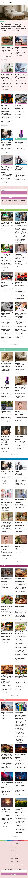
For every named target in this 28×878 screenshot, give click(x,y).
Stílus (3, 349)
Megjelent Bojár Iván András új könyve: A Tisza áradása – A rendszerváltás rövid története (6, 757)
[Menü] (1, 2)
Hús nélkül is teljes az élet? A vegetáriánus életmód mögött (21, 676)
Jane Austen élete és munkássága (21, 48)
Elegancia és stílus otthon (6, 412)
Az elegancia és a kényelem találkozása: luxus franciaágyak (13, 25)
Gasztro (4, 566)
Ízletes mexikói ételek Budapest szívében (19, 606)
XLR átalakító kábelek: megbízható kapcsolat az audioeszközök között (7, 169)
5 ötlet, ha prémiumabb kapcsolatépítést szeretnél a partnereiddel (6, 108)
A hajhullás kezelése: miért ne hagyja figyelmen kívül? (20, 501)
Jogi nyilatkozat (14, 858)
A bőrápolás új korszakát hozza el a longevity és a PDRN (6, 501)
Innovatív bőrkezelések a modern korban (19, 413)
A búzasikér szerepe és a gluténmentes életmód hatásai (20, 580)
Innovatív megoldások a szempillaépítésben (20, 142)
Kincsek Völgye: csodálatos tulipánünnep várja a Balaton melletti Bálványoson (20, 810)
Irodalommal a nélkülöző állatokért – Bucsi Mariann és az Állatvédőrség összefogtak (21, 314)
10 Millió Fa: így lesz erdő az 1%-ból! (6, 222)
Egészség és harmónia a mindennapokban (20, 524)
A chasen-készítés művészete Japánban (20, 546)
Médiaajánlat (14, 855)
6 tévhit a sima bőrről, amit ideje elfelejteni (7, 141)
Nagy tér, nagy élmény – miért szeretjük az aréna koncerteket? (20, 785)
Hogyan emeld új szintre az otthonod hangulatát (20, 438)
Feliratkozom (14, 193)
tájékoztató (14, 864)
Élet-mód (4, 459)
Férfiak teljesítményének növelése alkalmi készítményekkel (20, 168)
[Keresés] (26, 2)
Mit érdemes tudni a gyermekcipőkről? (6, 362)
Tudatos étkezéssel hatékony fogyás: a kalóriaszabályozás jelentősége (6, 607)
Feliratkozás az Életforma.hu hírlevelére (14, 869)
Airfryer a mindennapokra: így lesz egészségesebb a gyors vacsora (6, 634)
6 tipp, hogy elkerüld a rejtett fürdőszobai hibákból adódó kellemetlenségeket (7, 77)
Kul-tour (4, 700)
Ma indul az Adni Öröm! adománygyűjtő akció (19, 284)
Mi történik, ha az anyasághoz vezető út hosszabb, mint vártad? (20, 77)
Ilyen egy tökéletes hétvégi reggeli (20, 632)
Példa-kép (4, 210)
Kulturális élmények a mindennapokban (7, 783)
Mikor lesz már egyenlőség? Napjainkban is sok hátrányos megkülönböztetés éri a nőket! (20, 257)
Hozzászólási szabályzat (14, 861)
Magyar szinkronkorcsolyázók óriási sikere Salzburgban (7, 284)
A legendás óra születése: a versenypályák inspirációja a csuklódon (5, 439)
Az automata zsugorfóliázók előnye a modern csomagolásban (19, 108)
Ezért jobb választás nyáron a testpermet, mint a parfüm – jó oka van (21, 388)
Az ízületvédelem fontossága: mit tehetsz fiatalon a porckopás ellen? (6, 524)
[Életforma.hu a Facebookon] (12, 847)
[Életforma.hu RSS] (15, 847)
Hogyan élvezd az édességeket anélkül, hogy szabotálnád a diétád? (7, 677)
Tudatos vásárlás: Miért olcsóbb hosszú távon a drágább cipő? (7, 50)
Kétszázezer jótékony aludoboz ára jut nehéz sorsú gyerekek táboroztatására (7, 314)
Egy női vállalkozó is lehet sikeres (20, 222)
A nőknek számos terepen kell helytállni (5, 255)
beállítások (20, 864)
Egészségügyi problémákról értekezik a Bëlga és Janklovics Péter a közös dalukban (20, 715)
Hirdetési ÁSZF (14, 853)
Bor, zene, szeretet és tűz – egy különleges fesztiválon (20, 756)
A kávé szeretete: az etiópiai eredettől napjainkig (13, 200)
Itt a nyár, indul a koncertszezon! (5, 808)
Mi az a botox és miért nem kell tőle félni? (6, 546)
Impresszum (14, 850)
